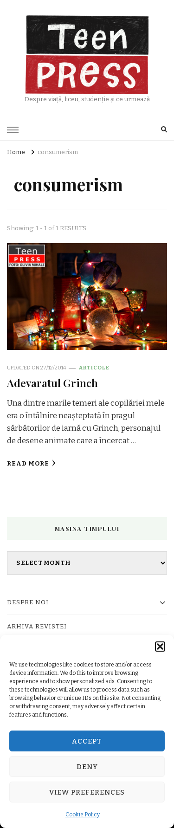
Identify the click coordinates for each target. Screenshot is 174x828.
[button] (160, 646)
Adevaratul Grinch (52, 382)
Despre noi (28, 602)
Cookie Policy (82, 814)
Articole (94, 367)
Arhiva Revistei (37, 626)
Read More (28, 463)
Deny (87, 767)
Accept (87, 741)
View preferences (87, 792)
